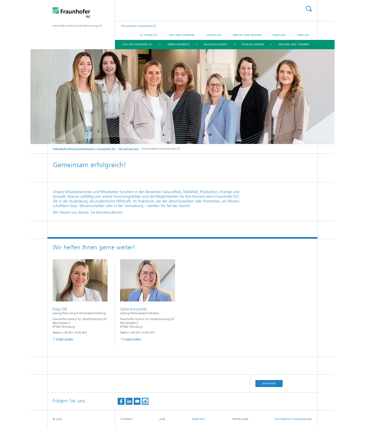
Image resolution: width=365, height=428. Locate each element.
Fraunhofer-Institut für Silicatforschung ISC (77, 25)
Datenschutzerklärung (293, 419)
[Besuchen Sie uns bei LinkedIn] (129, 401)
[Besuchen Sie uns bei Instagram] (145, 401)
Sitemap (126, 419)
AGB (162, 419)
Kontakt (279, 35)
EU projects (149, 35)
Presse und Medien (247, 35)
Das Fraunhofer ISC (137, 44)
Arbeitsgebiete (178, 44)
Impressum (240, 419)
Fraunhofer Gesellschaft (138, 26)
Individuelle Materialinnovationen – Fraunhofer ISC (84, 148)
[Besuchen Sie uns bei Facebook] (121, 401)
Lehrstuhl (214, 35)
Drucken (268, 383)
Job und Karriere (182, 35)
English (303, 35)
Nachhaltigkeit (216, 44)
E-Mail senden (64, 339)
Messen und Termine (294, 44)
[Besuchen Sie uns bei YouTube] (137, 401)
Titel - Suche (308, 8)
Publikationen (253, 44)
